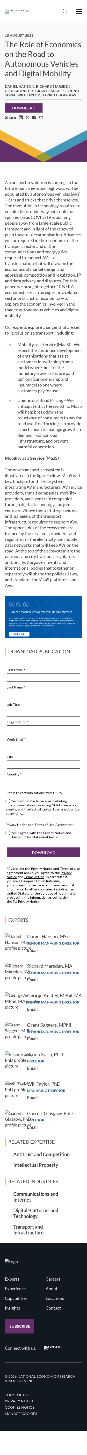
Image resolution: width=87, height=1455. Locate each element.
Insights (12, 1308)
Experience (15, 1288)
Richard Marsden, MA (49, 966)
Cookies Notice (19, 1407)
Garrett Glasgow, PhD (50, 1113)
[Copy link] (41, 117)
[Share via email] (34, 117)
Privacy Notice (19, 1401)
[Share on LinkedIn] (21, 117)
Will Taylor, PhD (43, 1084)
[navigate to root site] (11, 1261)
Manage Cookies (21, 1414)
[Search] (65, 11)
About (52, 1288)
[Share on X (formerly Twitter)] (27, 117)
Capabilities (16, 1298)
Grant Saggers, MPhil (49, 1025)
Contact (53, 1308)
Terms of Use (17, 1395)
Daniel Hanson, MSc (48, 936)
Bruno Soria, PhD (45, 1054)
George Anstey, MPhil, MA (54, 995)
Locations (55, 1298)
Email (32, 950)
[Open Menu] (78, 11)
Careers (53, 1279)
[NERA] (17, 12)
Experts (12, 1279)
